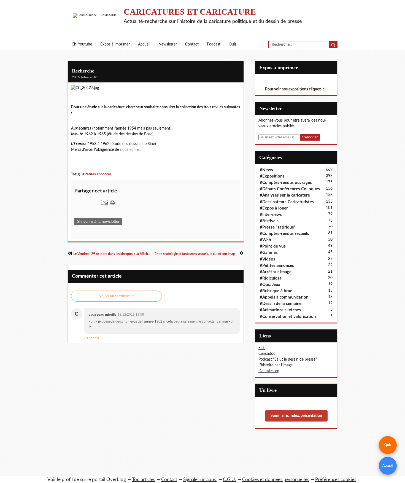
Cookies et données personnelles (275, 479)
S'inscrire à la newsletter (98, 221)
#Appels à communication (284, 297)
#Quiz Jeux (270, 285)
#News (266, 170)
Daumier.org (268, 371)
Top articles (143, 479)
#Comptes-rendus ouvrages (286, 183)
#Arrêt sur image (275, 272)
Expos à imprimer (115, 44)
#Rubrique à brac (276, 291)
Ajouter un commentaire (116, 296)
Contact (192, 44)
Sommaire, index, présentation (296, 416)
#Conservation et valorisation (288, 317)
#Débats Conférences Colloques (290, 189)
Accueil (144, 44)
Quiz (232, 44)
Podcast (213, 44)
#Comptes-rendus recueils (284, 234)
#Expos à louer (274, 208)
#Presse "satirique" (278, 227)
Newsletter (167, 44)
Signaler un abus (200, 479)
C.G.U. (229, 479)
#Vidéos (267, 259)
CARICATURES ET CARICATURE (190, 11)
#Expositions (272, 176)
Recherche (83, 71)
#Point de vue (273, 246)
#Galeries (269, 253)
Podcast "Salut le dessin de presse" (287, 359)
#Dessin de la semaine (280, 304)
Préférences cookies (335, 479)
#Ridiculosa (271, 278)
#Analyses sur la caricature (285, 195)
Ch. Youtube (82, 44)
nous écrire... (130, 150)
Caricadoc (266, 354)
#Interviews (271, 215)
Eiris (261, 348)
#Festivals (269, 221)
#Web (265, 240)
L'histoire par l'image (275, 365)
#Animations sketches (280, 310)
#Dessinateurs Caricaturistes (287, 202)
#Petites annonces (97, 174)
